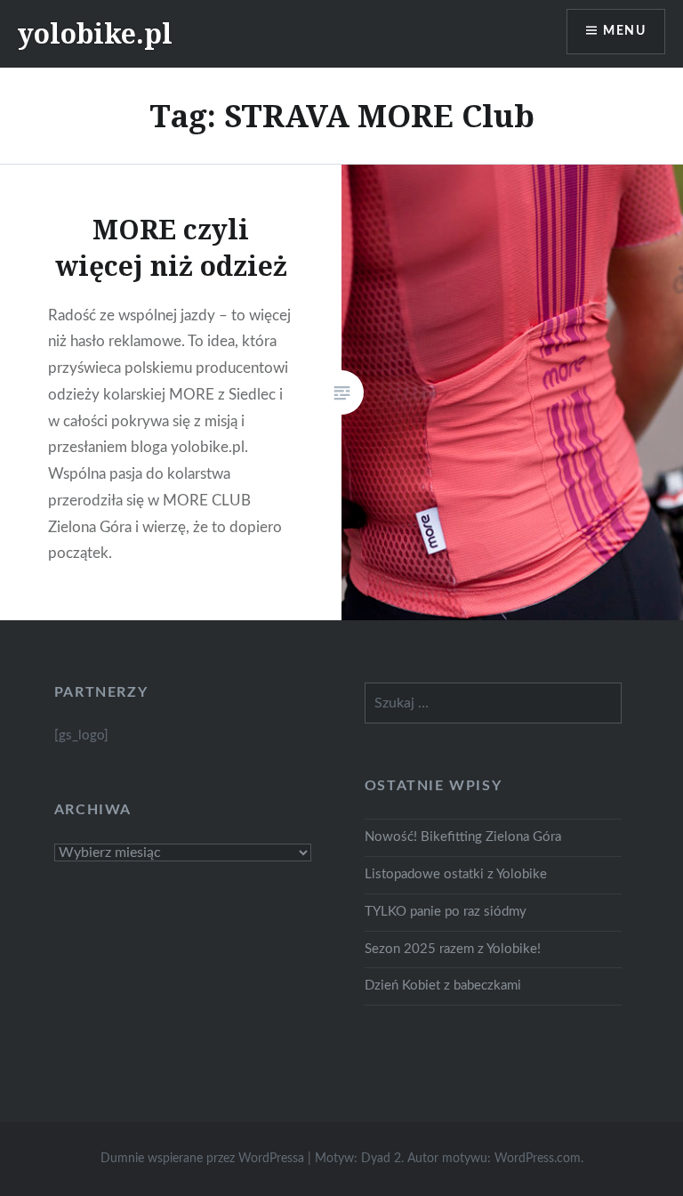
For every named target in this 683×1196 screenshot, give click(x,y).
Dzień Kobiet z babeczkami (443, 985)
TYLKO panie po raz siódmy (445, 911)
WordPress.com (537, 1158)
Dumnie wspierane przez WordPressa (202, 1158)
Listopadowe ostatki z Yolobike (456, 874)
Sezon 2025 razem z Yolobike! (453, 949)
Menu (624, 31)
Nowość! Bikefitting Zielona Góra (463, 837)
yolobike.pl (95, 33)
